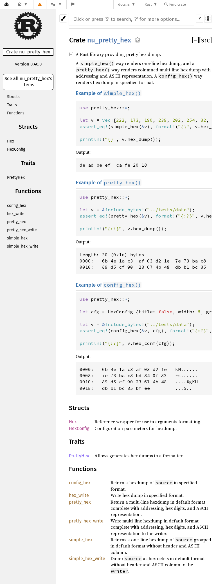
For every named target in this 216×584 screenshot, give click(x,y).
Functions (15, 113)
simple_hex (17, 238)
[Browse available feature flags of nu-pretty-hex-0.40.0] (73, 4)
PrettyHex (16, 177)
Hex (10, 141)
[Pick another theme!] (63, 18)
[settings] (208, 19)
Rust (148, 4)
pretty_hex (16, 221)
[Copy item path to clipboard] (137, 40)
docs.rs (124, 4)
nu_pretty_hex (109, 40)
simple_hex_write (23, 246)
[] (195, 40)
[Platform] (56, 4)
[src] (205, 40)
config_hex (16, 205)
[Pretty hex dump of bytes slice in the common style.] (22, 4)
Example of (108, 93)
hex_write (15, 213)
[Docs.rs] (6, 4)
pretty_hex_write (22, 230)
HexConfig (16, 149)
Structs (13, 96)
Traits (12, 105)
